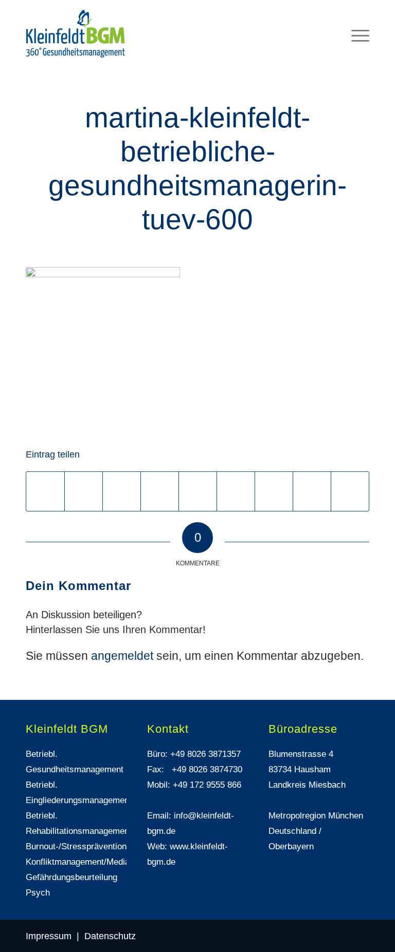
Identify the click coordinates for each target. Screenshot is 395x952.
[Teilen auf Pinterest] (159, 491)
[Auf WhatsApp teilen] (121, 491)
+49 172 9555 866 (207, 785)
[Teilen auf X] (83, 491)
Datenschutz (110, 936)
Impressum (48, 936)
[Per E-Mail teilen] (350, 491)
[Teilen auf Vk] (274, 491)
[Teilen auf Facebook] (45, 491)
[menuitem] (355, 23)
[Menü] (355, 23)
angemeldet (122, 655)
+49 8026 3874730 (207, 769)
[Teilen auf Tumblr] (236, 491)
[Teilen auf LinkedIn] (198, 491)
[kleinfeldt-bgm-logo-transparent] (76, 33)
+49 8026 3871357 (205, 754)
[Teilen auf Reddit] (312, 491)
